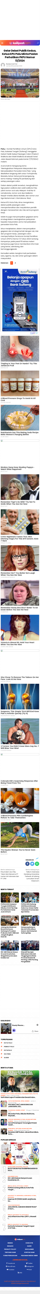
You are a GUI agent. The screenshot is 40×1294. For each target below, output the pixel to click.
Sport (23, 1110)
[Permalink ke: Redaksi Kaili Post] (3, 65)
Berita (10, 1186)
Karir (29, 1246)
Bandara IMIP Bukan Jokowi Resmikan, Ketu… (23, 1133)
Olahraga (11, 1110)
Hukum (3, 1094)
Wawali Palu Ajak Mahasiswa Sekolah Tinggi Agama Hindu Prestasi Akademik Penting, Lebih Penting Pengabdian (29, 957)
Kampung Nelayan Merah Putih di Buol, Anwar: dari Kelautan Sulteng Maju (29, 930)
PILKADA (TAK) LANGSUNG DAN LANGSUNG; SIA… (20, 1105)
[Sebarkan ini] (27, 864)
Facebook (11, 1263)
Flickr (30, 1270)
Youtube (11, 1270)
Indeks (10, 1243)
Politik (35, 1094)
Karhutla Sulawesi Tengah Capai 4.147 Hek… (21, 1227)
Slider (6, 1058)
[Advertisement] (20, 20)
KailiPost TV (12, 1195)
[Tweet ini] (32, 864)
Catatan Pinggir (14, 1101)
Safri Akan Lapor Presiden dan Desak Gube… (18, 1097)
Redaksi (10, 1246)
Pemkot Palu (9, 1047)
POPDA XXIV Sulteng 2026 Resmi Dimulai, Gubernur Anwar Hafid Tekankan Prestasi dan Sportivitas (30, 908)
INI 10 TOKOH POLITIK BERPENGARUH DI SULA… (22, 1169)
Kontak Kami (29, 1252)
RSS (21, 1273)
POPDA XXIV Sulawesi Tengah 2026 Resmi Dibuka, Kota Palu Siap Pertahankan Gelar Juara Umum (9, 908)
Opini (22, 1101)
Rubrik (3, 1095)
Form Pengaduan (10, 1256)
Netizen (18, 1128)
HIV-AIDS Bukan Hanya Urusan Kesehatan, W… (20, 1179)
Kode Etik (29, 1243)
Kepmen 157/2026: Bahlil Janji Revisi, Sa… (22, 1200)
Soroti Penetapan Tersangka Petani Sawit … (22, 1124)
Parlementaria (27, 1094)
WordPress (11, 1266)
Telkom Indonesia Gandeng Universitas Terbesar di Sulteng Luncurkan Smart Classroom (31, 875)
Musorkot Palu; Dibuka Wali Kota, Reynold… (21, 1115)
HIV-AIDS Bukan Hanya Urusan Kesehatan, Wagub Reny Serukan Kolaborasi (9, 955)
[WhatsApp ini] (37, 864)
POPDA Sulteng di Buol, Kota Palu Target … (21, 1189)
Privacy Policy (10, 1249)
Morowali (18, 1094)
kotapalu (8, 1050)
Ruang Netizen (31, 1119)
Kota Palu (8, 1043)
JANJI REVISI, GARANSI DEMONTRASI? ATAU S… (22, 1208)
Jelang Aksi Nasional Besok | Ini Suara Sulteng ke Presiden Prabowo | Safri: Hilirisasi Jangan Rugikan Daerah (10, 932)
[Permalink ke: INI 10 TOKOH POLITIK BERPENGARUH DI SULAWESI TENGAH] (20, 1153)
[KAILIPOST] (20, 43)
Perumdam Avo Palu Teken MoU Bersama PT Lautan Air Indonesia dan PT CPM (10, 874)
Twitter (30, 1263)
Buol (14, 1186)
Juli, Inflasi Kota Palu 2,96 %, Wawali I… (22, 1217)
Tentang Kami (10, 1252)
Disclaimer (29, 1249)
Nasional (19, 1167)
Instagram (30, 1266)
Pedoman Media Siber (29, 1256)
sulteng (7, 1054)
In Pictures (10, 1094)
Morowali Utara (19, 1119)
